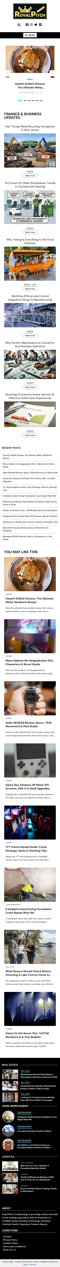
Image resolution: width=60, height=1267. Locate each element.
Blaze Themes (29, 1264)
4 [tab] (33, 100)
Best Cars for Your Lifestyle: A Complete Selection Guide (35, 1166)
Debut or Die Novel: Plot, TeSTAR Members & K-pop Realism (30, 510)
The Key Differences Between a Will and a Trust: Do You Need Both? (37, 1178)
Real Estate (10, 967)
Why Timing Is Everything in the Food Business (30, 241)
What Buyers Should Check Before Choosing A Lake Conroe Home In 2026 (28, 973)
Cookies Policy (10, 1243)
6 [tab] (41, 100)
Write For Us (9, 1249)
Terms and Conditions (14, 1246)
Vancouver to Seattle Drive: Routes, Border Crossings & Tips (30, 522)
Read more (30, 175)
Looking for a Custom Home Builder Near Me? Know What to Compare (38, 1098)
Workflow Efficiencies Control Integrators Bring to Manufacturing (30, 297)
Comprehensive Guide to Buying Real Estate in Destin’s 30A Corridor (38, 1087)
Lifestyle (29, 1163)
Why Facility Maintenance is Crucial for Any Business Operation (30, 344)
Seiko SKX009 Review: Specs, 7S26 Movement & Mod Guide (30, 472)
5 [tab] (37, 100)
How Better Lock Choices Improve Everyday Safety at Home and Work (34, 1146)
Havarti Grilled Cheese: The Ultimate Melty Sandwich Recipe (30, 85)
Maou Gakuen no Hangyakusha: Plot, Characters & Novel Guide (30, 662)
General (30, 79)
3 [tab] (29, 100)
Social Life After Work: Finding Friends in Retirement (39, 1189)
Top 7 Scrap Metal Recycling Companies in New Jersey (30, 128)
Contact (7, 1236)
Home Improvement (13, 905)
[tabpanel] (30, 73)
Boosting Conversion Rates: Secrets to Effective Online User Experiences (30, 396)
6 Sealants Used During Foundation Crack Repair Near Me (29, 496)
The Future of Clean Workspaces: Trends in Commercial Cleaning (30, 184)
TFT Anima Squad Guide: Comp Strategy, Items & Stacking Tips (26, 848)
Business (30, 171)
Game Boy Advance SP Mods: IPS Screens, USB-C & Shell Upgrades (28, 786)
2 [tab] (25, 100)
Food (34, 285)
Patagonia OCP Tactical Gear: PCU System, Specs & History (30, 516)
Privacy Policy (10, 1239)
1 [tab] (20, 100)
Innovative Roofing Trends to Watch (34, 1131)
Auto (23, 1163)
